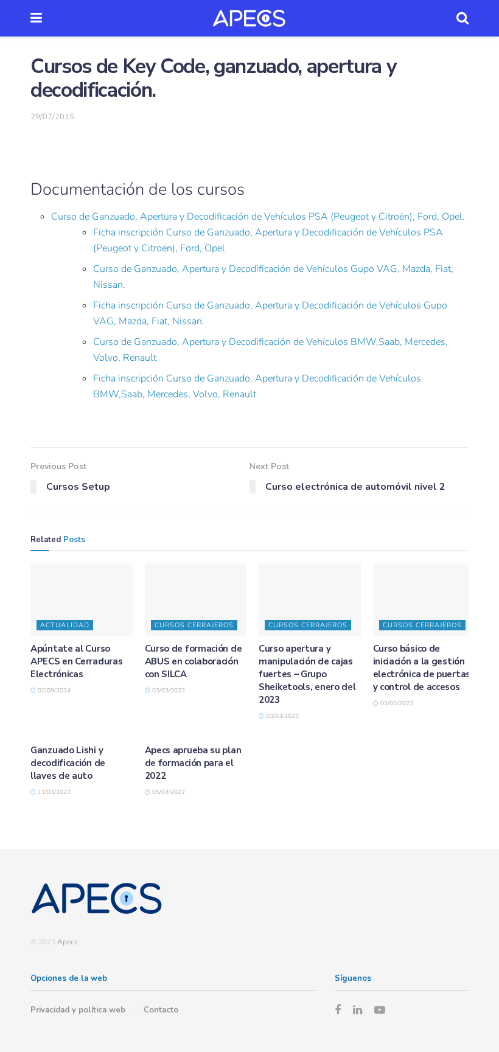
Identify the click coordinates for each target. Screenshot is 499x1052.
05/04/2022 (167, 792)
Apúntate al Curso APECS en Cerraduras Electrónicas (76, 661)
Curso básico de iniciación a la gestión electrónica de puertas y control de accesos (421, 668)
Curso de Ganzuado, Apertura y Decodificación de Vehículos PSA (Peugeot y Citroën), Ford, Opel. (258, 216)
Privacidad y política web (77, 1010)
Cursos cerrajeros (194, 625)
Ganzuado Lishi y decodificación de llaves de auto (67, 763)
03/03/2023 (167, 690)
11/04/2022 (53, 792)
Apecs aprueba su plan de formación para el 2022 (193, 763)
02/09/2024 (53, 690)
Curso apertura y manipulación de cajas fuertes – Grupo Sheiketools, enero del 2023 (307, 674)
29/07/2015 (52, 116)
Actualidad (64, 625)
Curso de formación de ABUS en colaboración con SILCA (193, 661)
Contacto (161, 1010)
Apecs (67, 942)
